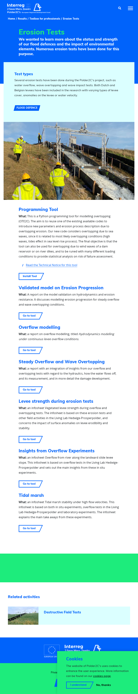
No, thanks (103, 685)
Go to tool (29, 316)
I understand (78, 685)
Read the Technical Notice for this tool (51, 265)
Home (11, 19)
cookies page (102, 676)
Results (22, 19)
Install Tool (30, 276)
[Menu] (130, 8)
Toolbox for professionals (44, 19)
